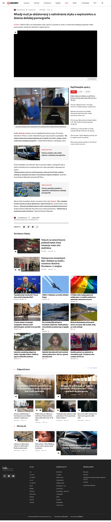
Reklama (85, 472)
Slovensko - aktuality (62, 491)
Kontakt (85, 474)
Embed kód (93, 78)
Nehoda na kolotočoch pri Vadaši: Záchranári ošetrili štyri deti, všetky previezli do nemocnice (81, 113)
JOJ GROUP (32, 483)
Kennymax (65, 516)
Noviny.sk (59, 472)
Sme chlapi (32, 494)
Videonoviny (60, 480)
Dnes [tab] (73, 91)
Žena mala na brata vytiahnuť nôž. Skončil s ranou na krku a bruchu (84, 143)
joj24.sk (58, 474)
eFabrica (80, 516)
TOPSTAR (36, 3)
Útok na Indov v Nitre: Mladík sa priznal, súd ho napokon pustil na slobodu (84, 136)
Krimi (66, 3)
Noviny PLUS (59, 477)
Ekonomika (59, 502)
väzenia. (53, 201)
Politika (58, 499)
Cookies (85, 482)
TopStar (31, 491)
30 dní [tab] (88, 91)
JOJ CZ (31, 480)
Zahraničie (59, 494)
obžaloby (21, 133)
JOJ (30, 472)
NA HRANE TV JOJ (61, 486)
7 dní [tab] (80, 91)
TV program (85, 3)
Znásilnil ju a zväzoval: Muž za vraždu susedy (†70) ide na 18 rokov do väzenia (82, 129)
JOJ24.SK (26, 3)
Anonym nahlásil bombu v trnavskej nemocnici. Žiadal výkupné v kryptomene (83, 105)
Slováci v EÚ (59, 505)
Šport (75, 3)
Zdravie (58, 3)
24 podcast (47, 3)
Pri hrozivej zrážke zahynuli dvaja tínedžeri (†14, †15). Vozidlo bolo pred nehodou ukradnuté (84, 122)
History (31, 499)
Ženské (31, 488)
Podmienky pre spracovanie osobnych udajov (94, 478)
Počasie (31, 502)
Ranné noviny (60, 483)
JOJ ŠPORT (32, 477)
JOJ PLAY (31, 474)
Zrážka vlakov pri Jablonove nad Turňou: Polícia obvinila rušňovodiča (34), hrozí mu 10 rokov (83, 98)
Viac (94, 3)
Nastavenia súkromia (89, 485)
